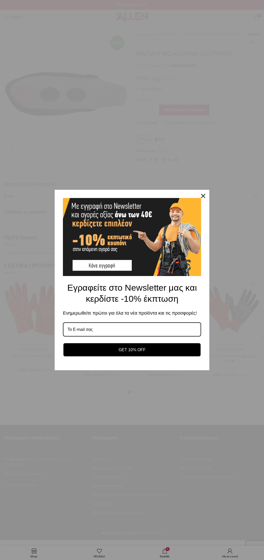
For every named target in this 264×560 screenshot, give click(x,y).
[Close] (203, 196)
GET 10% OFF (132, 350)
